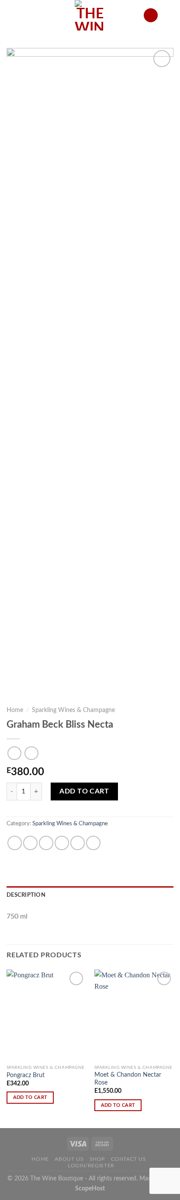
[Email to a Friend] (62, 843)
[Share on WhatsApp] (14, 843)
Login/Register (91, 1165)
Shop (97, 1159)
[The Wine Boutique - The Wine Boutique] (90, 15)
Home (15, 710)
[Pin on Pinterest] (77, 843)
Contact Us (128, 1159)
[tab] (90, 895)
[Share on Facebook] (30, 843)
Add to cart (84, 791)
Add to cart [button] (30, 1097)
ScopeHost (90, 1188)
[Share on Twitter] (46, 843)
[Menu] (12, 15)
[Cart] (169, 15)
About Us (69, 1159)
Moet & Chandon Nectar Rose (127, 1079)
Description (26, 895)
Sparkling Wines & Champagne (73, 710)
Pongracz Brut (26, 1075)
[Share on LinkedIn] (93, 843)
